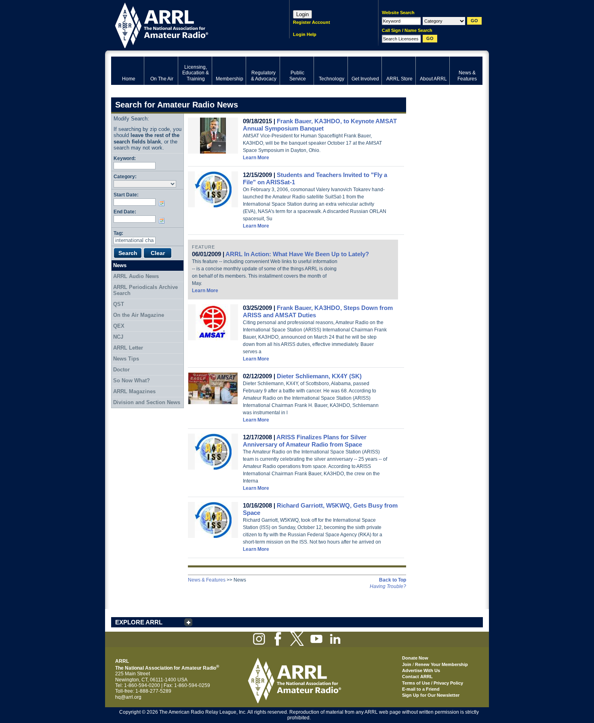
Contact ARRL (417, 676)
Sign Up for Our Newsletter (430, 695)
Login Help (304, 34)
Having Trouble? (388, 586)
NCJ (118, 337)
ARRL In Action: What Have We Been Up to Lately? (297, 254)
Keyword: (125, 158)
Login (302, 14)
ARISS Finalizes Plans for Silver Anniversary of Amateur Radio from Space (305, 441)
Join (406, 664)
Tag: (118, 233)
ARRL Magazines (134, 391)
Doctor (121, 370)
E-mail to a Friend (421, 689)
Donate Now (415, 658)
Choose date (163, 203)
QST (118, 304)
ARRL (189, 24)
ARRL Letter (128, 348)
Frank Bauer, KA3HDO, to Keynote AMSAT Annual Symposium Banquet (320, 125)
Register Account (311, 22)
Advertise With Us (421, 670)
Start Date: (126, 194)
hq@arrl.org (128, 697)
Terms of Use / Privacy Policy (432, 683)
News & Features (206, 580)
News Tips (126, 359)
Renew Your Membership (441, 664)
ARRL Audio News (136, 276)
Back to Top (392, 580)
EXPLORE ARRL (138, 622)
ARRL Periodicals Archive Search (145, 290)
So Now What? (131, 380)
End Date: (125, 211)
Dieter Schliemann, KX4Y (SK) (319, 376)
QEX (118, 326)
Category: (125, 176)
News (119, 265)
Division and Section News (146, 402)
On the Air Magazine (138, 315)
